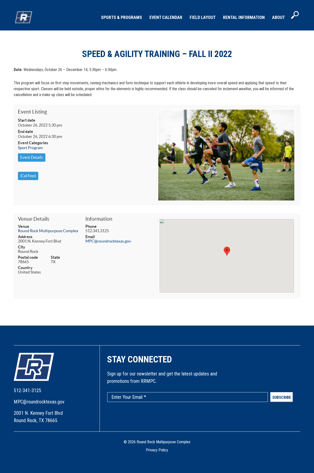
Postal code (28, 257)
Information (98, 219)
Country (25, 267)
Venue (23, 226)
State (55, 257)
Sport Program (30, 147)
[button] (227, 251)
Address (25, 236)
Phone (91, 226)
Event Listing (32, 112)
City (21, 247)
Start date (26, 120)
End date (25, 131)
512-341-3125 (27, 390)
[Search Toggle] (294, 15)
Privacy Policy (157, 450)
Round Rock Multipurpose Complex (48, 231)
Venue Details (33, 219)
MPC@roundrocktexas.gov (108, 241)
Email (90, 236)
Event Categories (33, 143)
